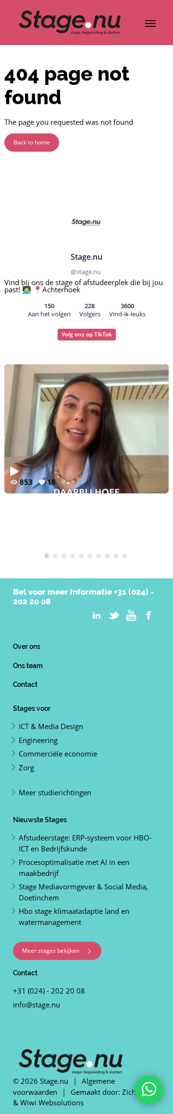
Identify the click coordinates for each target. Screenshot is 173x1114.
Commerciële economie (58, 753)
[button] (46, 555)
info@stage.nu (36, 1004)
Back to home (31, 142)
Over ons (26, 646)
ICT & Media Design (51, 726)
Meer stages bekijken (51, 950)
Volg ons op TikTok (87, 334)
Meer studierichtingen (55, 792)
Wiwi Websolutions (52, 1102)
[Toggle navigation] (150, 22)
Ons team (28, 665)
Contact (25, 684)
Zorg (26, 767)
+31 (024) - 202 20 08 (49, 990)
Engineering (38, 740)
